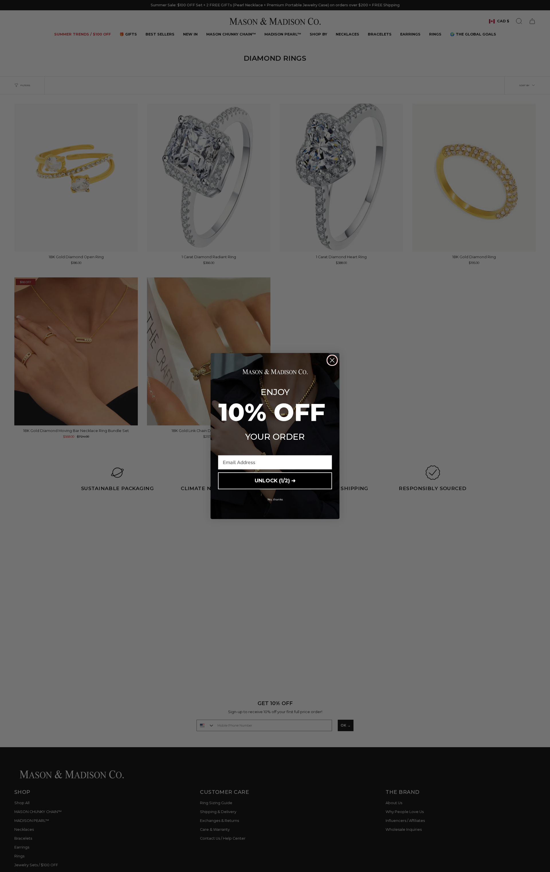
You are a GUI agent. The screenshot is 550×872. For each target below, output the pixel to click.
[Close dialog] (332, 360)
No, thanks (275, 499)
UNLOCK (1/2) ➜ (275, 481)
